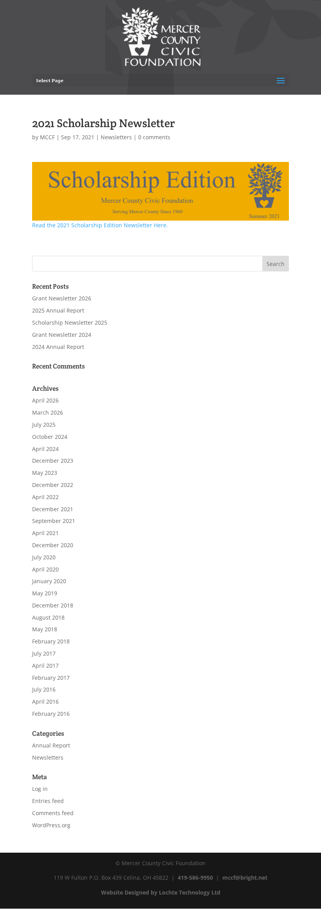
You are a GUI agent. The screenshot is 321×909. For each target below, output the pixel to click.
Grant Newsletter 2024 (61, 334)
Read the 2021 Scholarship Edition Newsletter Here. (100, 225)
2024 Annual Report (58, 346)
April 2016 (45, 701)
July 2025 (44, 424)
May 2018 (44, 629)
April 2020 (45, 569)
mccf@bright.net (244, 877)
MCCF (47, 137)
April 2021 (45, 533)
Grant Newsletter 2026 (61, 298)
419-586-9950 (195, 877)
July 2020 (44, 557)
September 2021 (53, 521)
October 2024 (49, 436)
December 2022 (52, 485)
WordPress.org (51, 825)
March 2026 (47, 412)
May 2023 (44, 472)
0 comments (154, 137)
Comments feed (53, 813)
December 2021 (52, 509)
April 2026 (45, 400)
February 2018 (51, 641)
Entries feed (48, 801)
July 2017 (44, 653)
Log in (40, 788)
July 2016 (44, 689)
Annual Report (51, 745)
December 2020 (52, 545)
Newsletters (116, 137)
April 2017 (45, 665)
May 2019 (44, 593)
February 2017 (51, 677)
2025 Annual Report (58, 310)
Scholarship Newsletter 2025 (69, 322)
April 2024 (45, 449)
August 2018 (48, 617)
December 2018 (52, 605)
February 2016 (51, 713)
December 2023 (52, 460)
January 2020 (49, 581)
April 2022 (45, 497)
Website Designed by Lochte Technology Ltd (160, 892)
